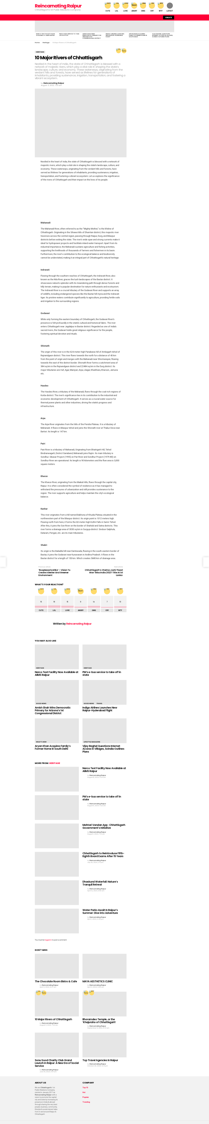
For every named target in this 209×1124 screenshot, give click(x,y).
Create (168, 17)
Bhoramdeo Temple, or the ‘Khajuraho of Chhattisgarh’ (99, 1021)
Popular (85, 1097)
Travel (99, 703)
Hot (83, 1092)
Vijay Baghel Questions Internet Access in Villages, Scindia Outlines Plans (162, 35)
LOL (116, 11)
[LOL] (118, 50)
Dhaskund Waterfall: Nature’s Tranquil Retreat (100, 883)
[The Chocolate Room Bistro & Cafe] (57, 966)
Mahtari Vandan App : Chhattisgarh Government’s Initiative (103, 826)
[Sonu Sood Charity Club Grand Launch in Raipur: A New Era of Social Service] (57, 1045)
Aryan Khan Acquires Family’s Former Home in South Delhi (138, 35)
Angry (134, 11)
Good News (41, 703)
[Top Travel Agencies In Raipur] (104, 1045)
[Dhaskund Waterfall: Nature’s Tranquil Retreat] (57, 892)
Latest (170, 11)
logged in (48, 940)
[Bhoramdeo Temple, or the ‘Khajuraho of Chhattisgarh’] (104, 1004)
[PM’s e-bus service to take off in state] (69, 26)
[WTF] (91, 992)
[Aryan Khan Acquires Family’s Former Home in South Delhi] (139, 26)
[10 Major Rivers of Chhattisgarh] (57, 1004)
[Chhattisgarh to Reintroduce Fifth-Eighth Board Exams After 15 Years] (57, 864)
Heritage (40, 668)
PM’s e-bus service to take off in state (69, 34)
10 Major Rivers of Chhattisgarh (53, 1019)
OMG (143, 11)
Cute (107, 11)
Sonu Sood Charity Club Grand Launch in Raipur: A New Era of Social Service (57, 1063)
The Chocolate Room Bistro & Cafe (56, 981)
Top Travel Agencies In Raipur (100, 1060)
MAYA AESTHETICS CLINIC (97, 981)
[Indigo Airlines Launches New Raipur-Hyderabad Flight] (116, 26)
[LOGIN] (159, 17)
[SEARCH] (154, 17)
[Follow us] (148, 17)
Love (125, 11)
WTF (161, 11)
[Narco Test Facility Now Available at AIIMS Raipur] (46, 26)
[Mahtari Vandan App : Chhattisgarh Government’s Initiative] (57, 836)
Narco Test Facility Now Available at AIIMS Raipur (45, 34)
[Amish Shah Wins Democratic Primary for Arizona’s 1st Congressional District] (92, 26)
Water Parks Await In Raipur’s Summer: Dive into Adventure (100, 911)
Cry (152, 11)
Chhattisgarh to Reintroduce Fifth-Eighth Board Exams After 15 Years (103, 855)
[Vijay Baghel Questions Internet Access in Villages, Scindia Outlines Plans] (162, 26)
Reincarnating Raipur (58, 6)
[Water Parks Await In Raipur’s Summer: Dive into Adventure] (57, 921)
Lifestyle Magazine (92, 742)
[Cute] (124, 50)
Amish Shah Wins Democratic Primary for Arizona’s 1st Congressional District (91, 36)
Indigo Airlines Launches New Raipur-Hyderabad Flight (115, 35)
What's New (41, 742)
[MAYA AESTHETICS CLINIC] (104, 966)
